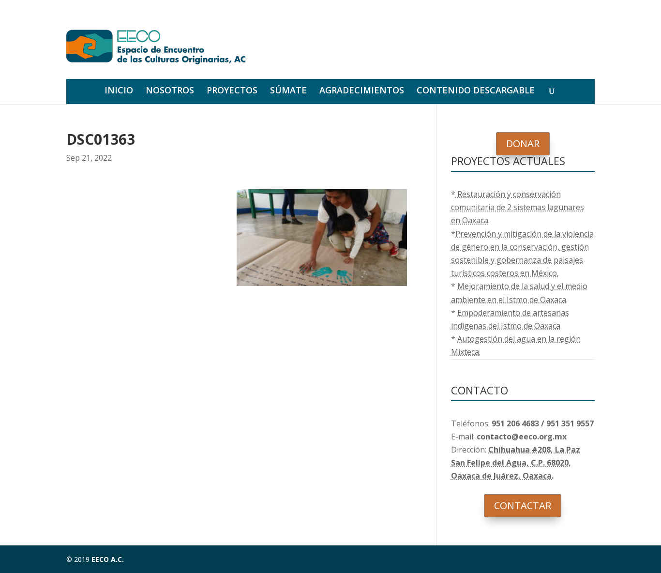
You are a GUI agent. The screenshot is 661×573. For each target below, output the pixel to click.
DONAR (523, 143)
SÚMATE (288, 91)
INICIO (119, 91)
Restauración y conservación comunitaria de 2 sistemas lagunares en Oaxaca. (517, 207)
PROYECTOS (232, 91)
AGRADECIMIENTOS (361, 91)
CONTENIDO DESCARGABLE (476, 91)
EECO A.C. (107, 559)
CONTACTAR (522, 505)
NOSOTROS (170, 91)
